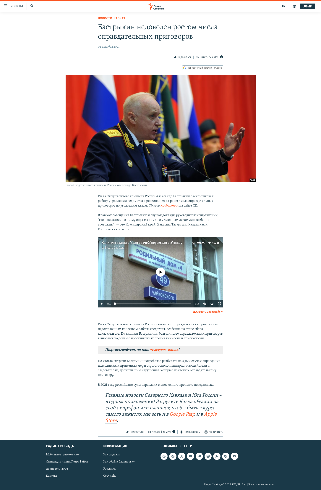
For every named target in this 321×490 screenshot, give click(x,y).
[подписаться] (234, 456)
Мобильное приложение (62, 454)
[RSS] (216, 456)
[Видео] (283, 6)
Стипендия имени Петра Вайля (67, 461)
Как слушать (111, 454)
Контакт (51, 476)
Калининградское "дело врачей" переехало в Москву (142, 243)
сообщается (170, 205)
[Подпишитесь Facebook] (172, 456)
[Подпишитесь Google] (164, 456)
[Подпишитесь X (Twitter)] (181, 456)
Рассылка (109, 469)
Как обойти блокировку (119, 461)
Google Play (182, 414)
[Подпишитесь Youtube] (190, 456)
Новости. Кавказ (111, 18)
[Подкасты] (225, 456)
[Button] (183, 57)
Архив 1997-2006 (57, 469)
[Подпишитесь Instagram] (208, 456)
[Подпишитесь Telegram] (199, 456)
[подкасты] (294, 6)
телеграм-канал (164, 350)
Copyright (109, 476)
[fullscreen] (219, 303)
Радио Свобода (114, 247)
